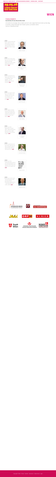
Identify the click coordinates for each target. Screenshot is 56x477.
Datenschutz (37, 473)
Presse (22, 473)
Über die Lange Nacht (9, 1)
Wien (50, 14)
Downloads (34, 1)
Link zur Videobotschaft (12, 26)
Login (41, 473)
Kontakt (40, 1)
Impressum (31, 473)
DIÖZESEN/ (23, 1)
